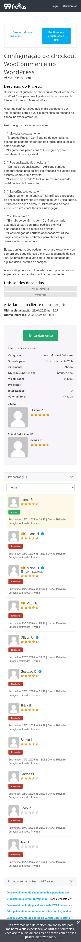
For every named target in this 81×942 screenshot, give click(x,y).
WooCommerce (40, 288)
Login (55, 6)
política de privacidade (40, 937)
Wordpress (40, 294)
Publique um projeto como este (56, 35)
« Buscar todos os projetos (21, 34)
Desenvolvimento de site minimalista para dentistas (37, 892)
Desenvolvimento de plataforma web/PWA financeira (38, 905)
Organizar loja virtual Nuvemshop (27, 899)
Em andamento (40, 335)
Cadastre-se (70, 6)
